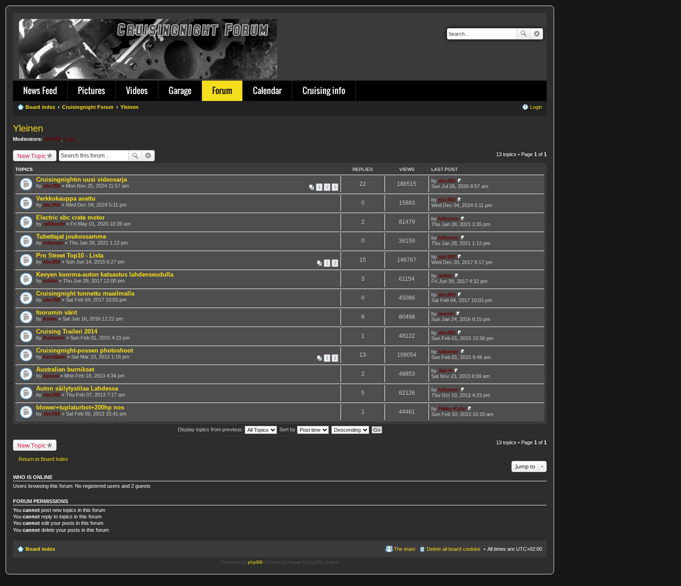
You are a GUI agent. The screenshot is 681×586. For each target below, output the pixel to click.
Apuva (51, 375)
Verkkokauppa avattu (65, 198)
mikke (50, 281)
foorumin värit (56, 312)
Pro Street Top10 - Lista (69, 255)
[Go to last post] (459, 180)
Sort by (288, 429)
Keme (50, 318)
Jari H (445, 370)
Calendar (267, 90)
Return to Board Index (43, 459)
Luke (70, 139)
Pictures (91, 90)
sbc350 (52, 139)
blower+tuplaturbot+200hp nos (80, 407)
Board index (40, 549)
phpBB (255, 562)
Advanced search (536, 33)
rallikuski (54, 224)
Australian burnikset (65, 369)
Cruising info (324, 90)
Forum (222, 90)
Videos (137, 90)
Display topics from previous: (211, 429)
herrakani (54, 356)
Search (523, 33)
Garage (180, 90)
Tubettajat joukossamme (71, 236)
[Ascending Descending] (350, 429)
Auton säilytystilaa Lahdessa (77, 388)
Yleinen (28, 128)
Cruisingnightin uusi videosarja (81, 179)
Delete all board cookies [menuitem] (453, 549)
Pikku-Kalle (452, 408)
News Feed (40, 90)
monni (446, 313)
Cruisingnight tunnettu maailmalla (85, 293)
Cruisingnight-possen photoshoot (84, 350)
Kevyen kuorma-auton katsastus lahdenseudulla (104, 274)
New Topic (31, 155)
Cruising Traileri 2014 (66, 331)
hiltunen (448, 218)
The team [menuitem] (404, 549)
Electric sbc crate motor (70, 217)
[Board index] (148, 47)
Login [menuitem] (536, 107)
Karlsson (54, 337)
